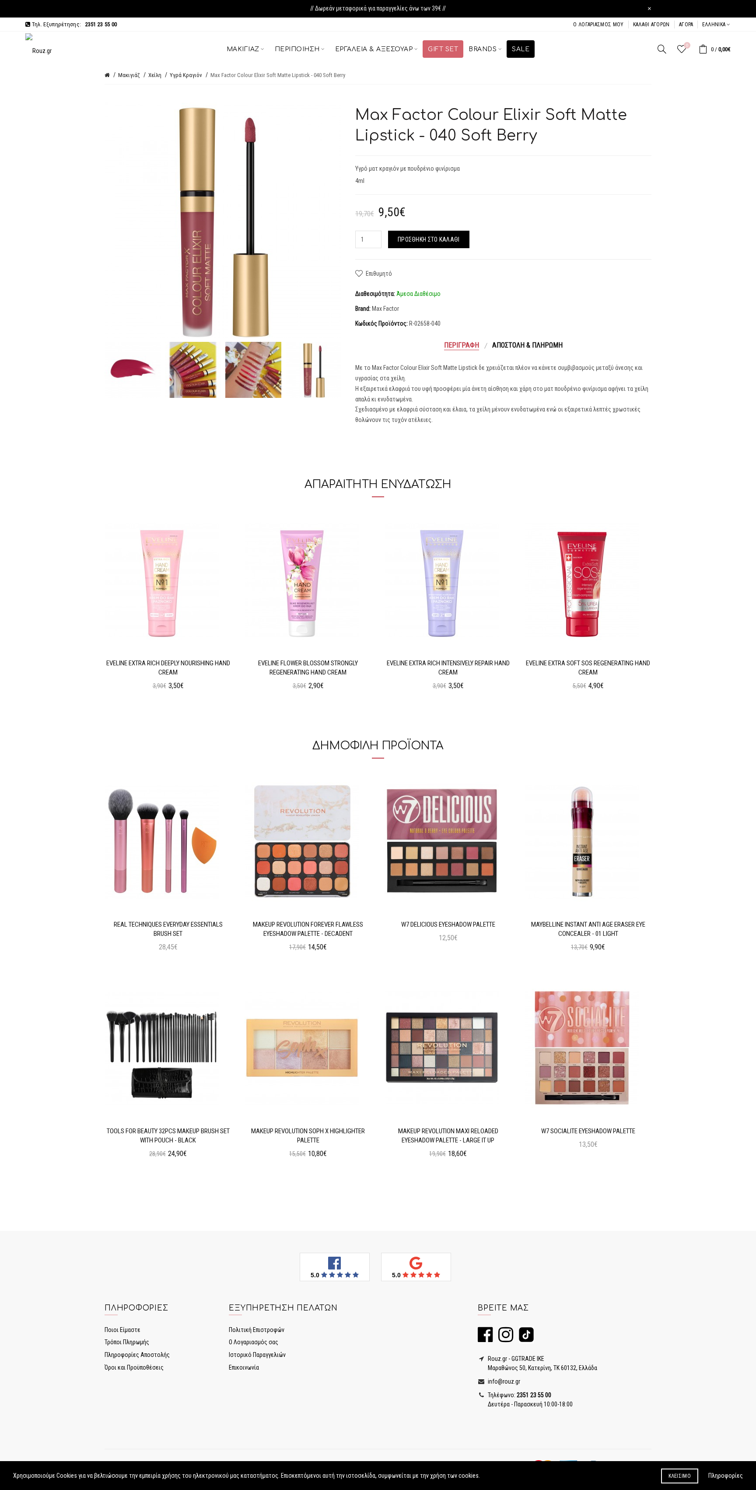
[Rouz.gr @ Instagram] (503, 1338)
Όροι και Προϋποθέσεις (134, 1367)
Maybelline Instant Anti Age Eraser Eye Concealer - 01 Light (588, 929)
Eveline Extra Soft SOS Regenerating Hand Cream (588, 667)
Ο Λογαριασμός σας (253, 1342)
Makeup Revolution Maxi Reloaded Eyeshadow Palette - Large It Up (448, 1135)
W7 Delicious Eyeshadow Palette (448, 924)
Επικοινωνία (244, 1367)
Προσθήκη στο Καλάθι (429, 239)
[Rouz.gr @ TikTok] (524, 1338)
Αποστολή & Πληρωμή (527, 345)
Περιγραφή (461, 345)
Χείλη (154, 75)
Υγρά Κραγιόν (186, 75)
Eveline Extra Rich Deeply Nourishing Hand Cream (168, 667)
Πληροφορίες (725, 1475)
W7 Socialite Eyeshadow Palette (588, 1131)
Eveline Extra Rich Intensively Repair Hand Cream (448, 667)
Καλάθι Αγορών (651, 24)
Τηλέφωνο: (518, 1395)
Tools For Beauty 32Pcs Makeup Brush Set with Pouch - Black (168, 1135)
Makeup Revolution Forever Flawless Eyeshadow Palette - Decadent (308, 929)
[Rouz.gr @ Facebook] (485, 1338)
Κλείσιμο (679, 1476)
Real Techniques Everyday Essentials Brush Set (168, 929)
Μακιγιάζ (129, 75)
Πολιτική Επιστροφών (256, 1329)
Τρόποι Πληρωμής (127, 1342)
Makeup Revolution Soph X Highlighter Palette (308, 1135)
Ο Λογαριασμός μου (598, 24)
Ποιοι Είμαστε (122, 1329)
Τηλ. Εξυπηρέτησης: (74, 24)
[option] (132, 370)
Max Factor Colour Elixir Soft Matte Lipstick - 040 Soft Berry (277, 75)
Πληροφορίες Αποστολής (137, 1354)
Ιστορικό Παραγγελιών (257, 1354)
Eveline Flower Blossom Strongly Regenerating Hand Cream (308, 667)
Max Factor (385, 308)
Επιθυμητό (379, 273)
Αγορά (686, 24)
